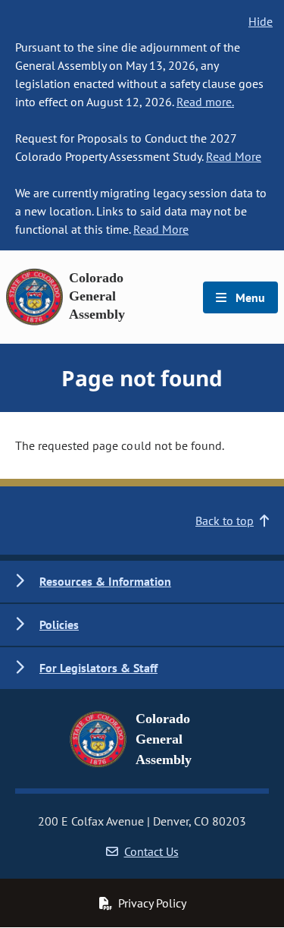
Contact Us (151, 851)
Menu (249, 297)
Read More (233, 156)
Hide (260, 21)
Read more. (205, 101)
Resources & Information (105, 581)
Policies (59, 624)
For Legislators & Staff (98, 667)
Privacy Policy (152, 903)
